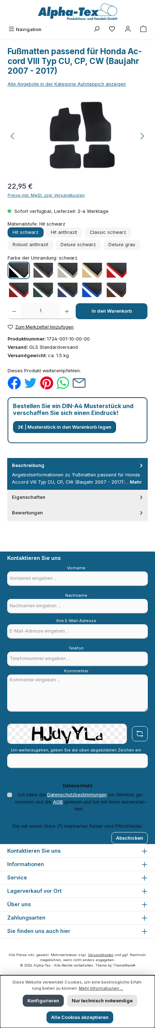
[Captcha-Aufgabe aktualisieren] (140, 733)
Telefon (77, 648)
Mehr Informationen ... (101, 988)
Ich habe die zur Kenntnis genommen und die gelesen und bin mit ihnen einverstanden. (81, 801)
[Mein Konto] (128, 29)
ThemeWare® (124, 965)
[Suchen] (97, 29)
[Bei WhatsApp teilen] (63, 382)
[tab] (77, 474)
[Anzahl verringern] (14, 311)
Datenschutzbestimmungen (77, 794)
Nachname (77, 595)
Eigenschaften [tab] (28, 497)
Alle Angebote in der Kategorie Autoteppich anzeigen (67, 84)
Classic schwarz (108, 232)
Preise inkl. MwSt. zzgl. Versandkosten (46, 195)
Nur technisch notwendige (102, 1000)
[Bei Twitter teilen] (30, 382)
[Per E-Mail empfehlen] (79, 382)
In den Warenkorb (112, 311)
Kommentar (77, 670)
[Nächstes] (142, 136)
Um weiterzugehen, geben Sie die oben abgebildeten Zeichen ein (77, 750)
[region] (77, 136)
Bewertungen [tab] (27, 512)
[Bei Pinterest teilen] (47, 382)
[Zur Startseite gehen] (77, 12)
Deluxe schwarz (78, 244)
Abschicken (129, 838)
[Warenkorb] (143, 29)
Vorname (77, 567)
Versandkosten (101, 955)
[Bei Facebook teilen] (14, 382)
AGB (58, 802)
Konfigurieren (43, 1000)
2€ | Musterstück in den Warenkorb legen (64, 427)
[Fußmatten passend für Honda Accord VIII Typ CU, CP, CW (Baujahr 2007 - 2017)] (77, 136)
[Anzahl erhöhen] (67, 311)
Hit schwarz (26, 232)
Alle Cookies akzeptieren (79, 1017)
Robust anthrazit (30, 244)
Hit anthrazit (64, 232)
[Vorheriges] (13, 136)
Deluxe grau (121, 244)
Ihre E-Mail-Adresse (77, 620)
